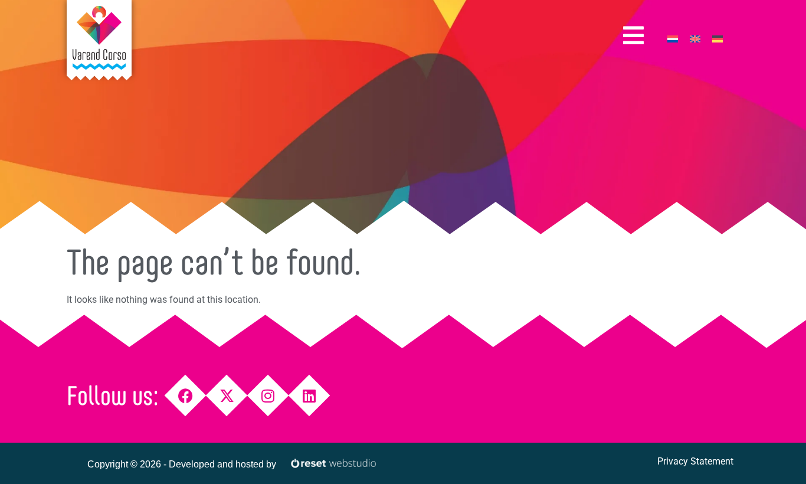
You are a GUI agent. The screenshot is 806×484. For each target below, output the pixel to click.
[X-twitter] (227, 396)
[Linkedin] (309, 396)
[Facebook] (186, 396)
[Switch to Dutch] (672, 39)
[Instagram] (268, 396)
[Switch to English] (695, 39)
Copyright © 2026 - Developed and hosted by (181, 464)
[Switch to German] (717, 39)
